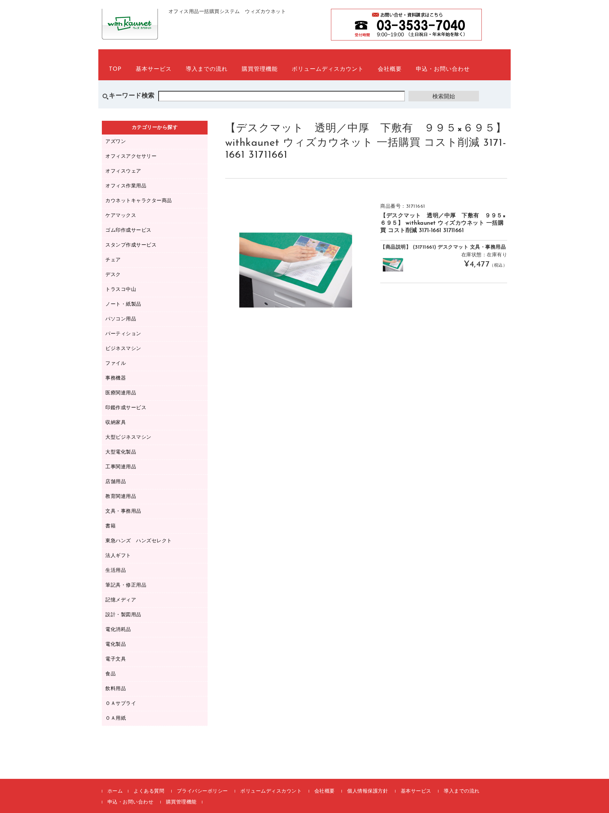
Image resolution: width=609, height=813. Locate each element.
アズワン (115, 141)
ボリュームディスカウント (328, 69)
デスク (113, 274)
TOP (115, 69)
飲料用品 (115, 689)
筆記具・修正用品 (125, 585)
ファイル (115, 363)
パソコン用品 (120, 319)
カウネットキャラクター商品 (138, 201)
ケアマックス (120, 215)
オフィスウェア (123, 171)
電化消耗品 (118, 629)
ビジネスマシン (123, 348)
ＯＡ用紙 (115, 718)
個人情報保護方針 (367, 791)
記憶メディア (120, 600)
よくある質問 (149, 791)
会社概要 (390, 69)
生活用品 (115, 570)
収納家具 (115, 422)
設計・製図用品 (123, 615)
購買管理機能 (260, 69)
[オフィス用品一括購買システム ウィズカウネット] (130, 31)
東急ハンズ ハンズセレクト (138, 541)
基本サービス (154, 69)
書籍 (110, 526)
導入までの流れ (207, 69)
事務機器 (115, 378)
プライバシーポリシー (202, 791)
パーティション (123, 334)
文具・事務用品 (123, 511)
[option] (295, 270)
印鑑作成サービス (125, 408)
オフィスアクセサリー (130, 156)
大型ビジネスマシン (128, 437)
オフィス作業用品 (125, 186)
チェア (113, 260)
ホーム (115, 791)
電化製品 (115, 644)
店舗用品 (115, 481)
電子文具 (115, 659)
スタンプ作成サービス (130, 245)
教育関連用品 (120, 496)
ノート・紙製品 (123, 304)
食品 (110, 674)
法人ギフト (118, 555)
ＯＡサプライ (120, 703)
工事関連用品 (120, 467)
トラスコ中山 (120, 289)
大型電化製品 (120, 452)
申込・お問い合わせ (443, 69)
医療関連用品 (120, 393)
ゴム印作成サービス (128, 230)
